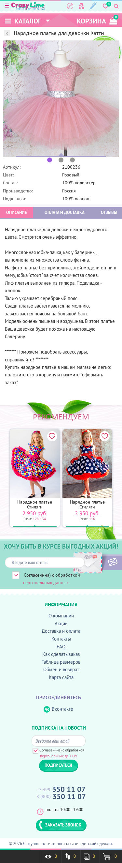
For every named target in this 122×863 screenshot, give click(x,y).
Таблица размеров (61, 662)
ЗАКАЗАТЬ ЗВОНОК (63, 825)
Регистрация (93, 6)
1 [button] (49, 160)
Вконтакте (62, 709)
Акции (61, 623)
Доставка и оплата (61, 631)
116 (92, 519)
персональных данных (46, 582)
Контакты (61, 639)
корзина (97, 20)
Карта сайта (61, 677)
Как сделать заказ (61, 654)
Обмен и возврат (61, 669)
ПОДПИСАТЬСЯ (101, 562)
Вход (81, 6)
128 (36, 519)
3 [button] (72, 160)
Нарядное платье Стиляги (34, 504)
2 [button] (61, 160)
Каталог (27, 21)
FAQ (61, 646)
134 (43, 519)
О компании (61, 616)
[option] (61, 98)
